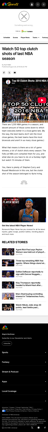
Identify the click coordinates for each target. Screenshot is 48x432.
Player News (25, 37)
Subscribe (7, 343)
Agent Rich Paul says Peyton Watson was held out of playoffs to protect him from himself (31, 250)
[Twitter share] (9, 73)
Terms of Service (33, 411)
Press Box (18, 409)
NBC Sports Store (8, 409)
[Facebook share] (4, 73)
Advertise (5, 407)
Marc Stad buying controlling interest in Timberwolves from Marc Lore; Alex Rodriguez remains (29, 295)
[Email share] (15, 73)
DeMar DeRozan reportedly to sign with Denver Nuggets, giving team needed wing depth (30, 272)
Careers (12, 407)
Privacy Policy (36, 409)
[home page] (10, 4)
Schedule (6, 37)
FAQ (31, 407)
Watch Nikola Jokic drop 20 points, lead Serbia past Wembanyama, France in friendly (31, 306)
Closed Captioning (22, 407)
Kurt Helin (7, 65)
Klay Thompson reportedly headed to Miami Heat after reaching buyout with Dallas (29, 283)
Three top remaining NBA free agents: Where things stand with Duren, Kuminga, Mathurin (31, 261)
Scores (15, 37)
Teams (35, 37)
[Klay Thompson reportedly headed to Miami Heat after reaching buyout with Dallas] (8, 284)
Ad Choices (27, 409)
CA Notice (23, 411)
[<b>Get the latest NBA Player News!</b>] (24, 209)
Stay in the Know (8, 334)
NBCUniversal (15, 415)
